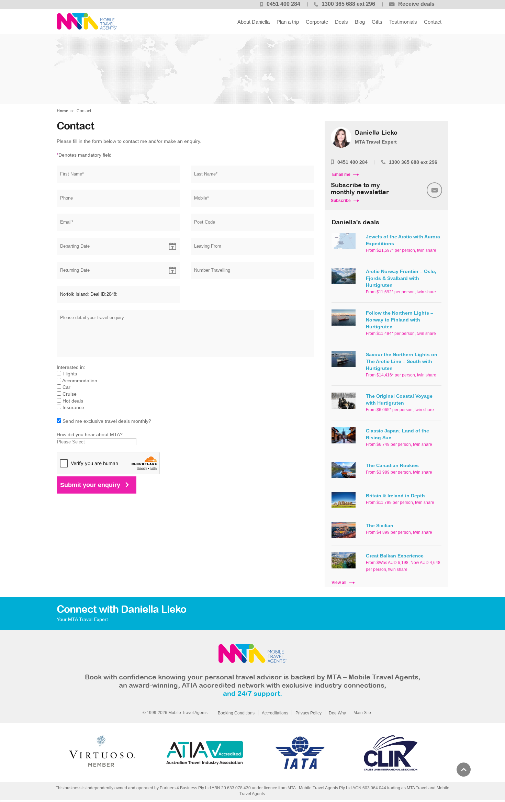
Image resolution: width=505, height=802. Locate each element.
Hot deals (73, 401)
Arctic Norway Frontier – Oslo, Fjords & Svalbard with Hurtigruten (401, 278)
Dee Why (337, 713)
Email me (341, 174)
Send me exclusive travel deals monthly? (107, 421)
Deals (341, 22)
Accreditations (275, 713)
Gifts (377, 22)
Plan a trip (288, 22)
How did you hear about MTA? (90, 434)
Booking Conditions (236, 713)
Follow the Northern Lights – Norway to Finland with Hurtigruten (399, 319)
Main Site (362, 712)
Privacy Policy (308, 713)
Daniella (87, 21)
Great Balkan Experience (395, 555)
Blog (360, 22)
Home (62, 111)
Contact (432, 22)
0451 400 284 (283, 4)
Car (66, 387)
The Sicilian (379, 525)
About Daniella (253, 22)
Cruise (70, 394)
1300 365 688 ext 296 (348, 4)
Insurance (73, 407)
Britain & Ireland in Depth (395, 495)
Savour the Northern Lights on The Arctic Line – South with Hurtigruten (401, 361)
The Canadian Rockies (392, 465)
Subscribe (341, 200)
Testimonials (403, 22)
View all (339, 582)
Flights (70, 373)
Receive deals (416, 4)
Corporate (317, 22)
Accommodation (79, 380)
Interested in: (71, 367)
